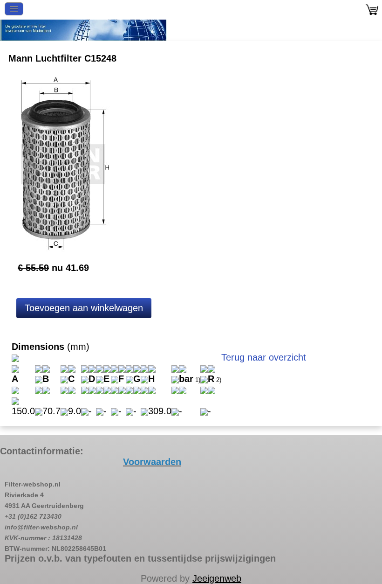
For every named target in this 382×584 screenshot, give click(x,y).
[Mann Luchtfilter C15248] (62, 163)
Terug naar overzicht (263, 357)
